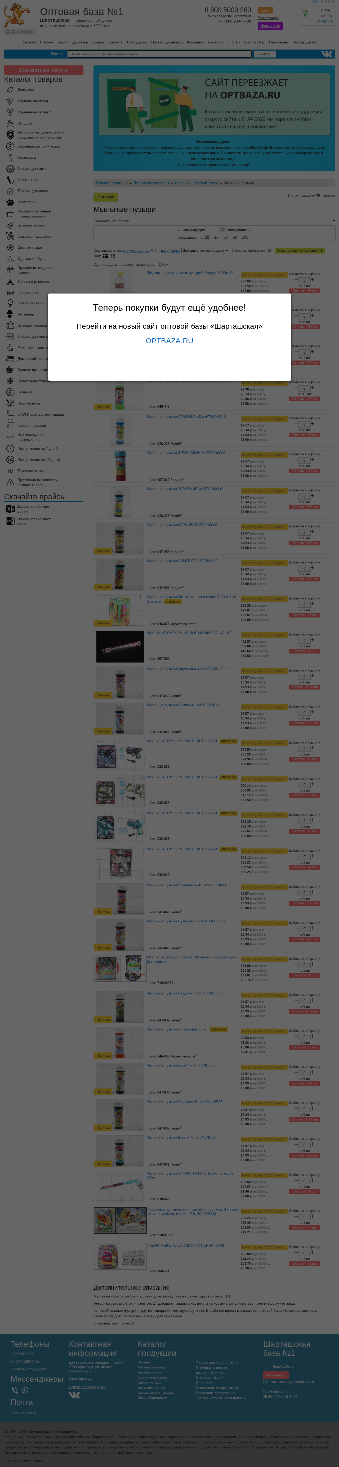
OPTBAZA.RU (169, 341)
